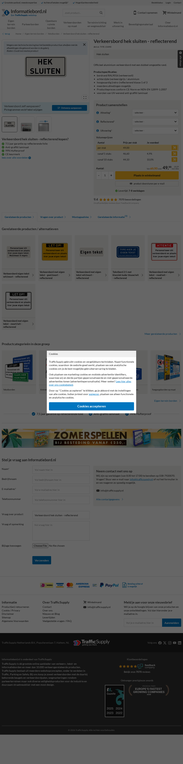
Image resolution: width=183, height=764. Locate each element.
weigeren (94, 394)
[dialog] (91, 382)
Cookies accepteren (91, 406)
